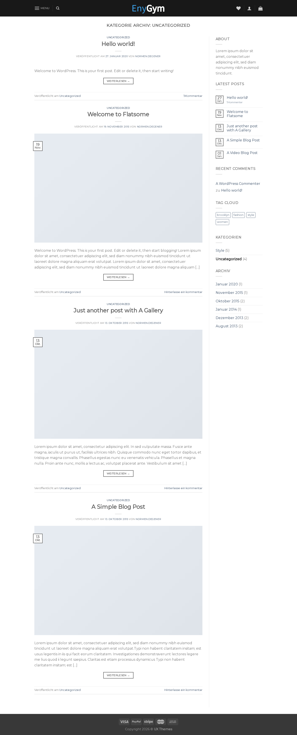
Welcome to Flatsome (118, 114)
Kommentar (193, 96)
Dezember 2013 (229, 318)
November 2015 (229, 293)
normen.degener (148, 56)
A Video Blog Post (242, 153)
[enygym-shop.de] (148, 8)
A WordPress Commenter (238, 184)
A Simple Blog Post (118, 506)
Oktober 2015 (227, 301)
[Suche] (57, 8)
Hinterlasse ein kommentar (183, 292)
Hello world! (118, 43)
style (251, 215)
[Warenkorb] (260, 8)
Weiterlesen (118, 81)
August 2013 (227, 326)
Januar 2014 (226, 309)
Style (220, 250)
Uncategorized (118, 37)
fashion (239, 215)
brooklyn (223, 215)
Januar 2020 (227, 284)
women (222, 221)
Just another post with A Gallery (118, 310)
